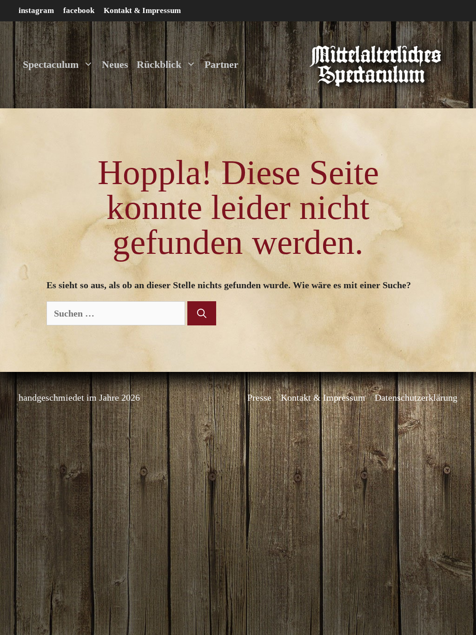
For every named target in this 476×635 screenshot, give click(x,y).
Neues (115, 64)
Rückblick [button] (159, 64)
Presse (259, 397)
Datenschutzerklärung (416, 397)
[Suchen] (201, 313)
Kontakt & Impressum (142, 10)
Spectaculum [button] (51, 64)
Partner (221, 64)
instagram (36, 10)
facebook (78, 10)
